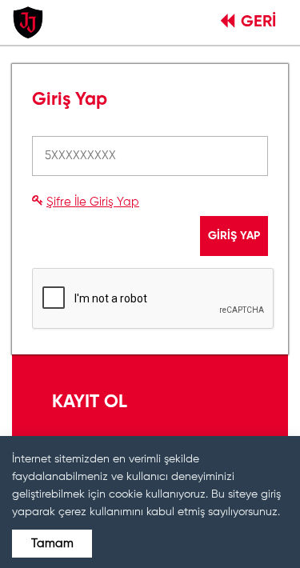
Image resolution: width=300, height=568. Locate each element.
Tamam (52, 544)
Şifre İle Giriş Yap (92, 202)
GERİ (258, 22)
